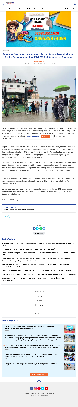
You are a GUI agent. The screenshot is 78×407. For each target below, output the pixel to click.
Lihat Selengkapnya (38, 374)
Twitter (43, 391)
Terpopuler (13, 9)
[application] (39, 405)
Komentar (40, 233)
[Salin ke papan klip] (43, 228)
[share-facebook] (34, 228)
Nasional (67, 9)
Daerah (37, 9)
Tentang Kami (49, 393)
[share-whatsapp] (40, 228)
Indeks (21, 9)
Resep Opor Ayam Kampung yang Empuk (19, 210)
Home (4, 9)
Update (46, 136)
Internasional (47, 9)
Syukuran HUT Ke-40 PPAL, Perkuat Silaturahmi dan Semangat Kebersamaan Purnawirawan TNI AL (29, 327)
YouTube (48, 391)
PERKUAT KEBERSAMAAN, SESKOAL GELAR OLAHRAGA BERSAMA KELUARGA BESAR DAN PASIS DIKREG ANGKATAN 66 (31, 355)
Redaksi (26, 393)
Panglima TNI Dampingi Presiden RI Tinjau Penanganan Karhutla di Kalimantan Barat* (31, 365)
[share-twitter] (37, 228)
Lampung (58, 9)
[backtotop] (39, 382)
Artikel (29, 9)
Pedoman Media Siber (37, 393)
